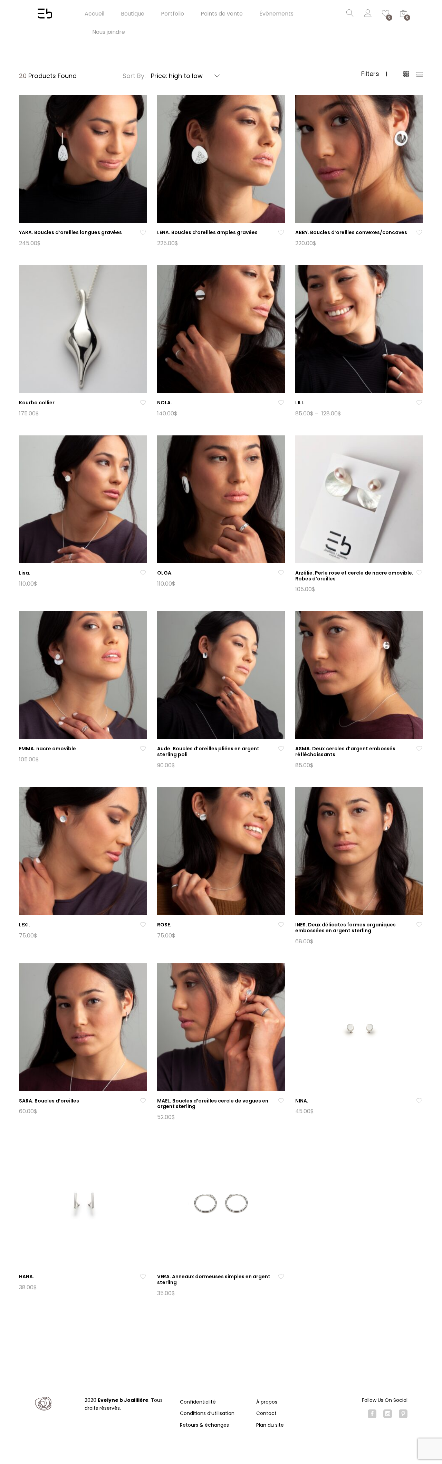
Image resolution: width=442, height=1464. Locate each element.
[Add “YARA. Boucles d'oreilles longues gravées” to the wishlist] (143, 232)
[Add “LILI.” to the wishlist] (419, 403)
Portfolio (172, 14)
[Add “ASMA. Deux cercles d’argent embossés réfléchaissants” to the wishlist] (419, 749)
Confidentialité (198, 1401)
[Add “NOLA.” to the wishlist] (281, 403)
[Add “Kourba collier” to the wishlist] (143, 403)
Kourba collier (37, 402)
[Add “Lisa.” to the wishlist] (143, 573)
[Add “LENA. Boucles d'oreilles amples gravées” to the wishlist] (281, 232)
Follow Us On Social (384, 1400)
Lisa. (24, 572)
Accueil (94, 14)
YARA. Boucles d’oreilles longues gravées (70, 232)
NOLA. (164, 402)
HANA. (26, 1276)
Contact (266, 1413)
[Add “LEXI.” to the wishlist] (143, 925)
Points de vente (222, 14)
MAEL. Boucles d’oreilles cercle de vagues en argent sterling (212, 1103)
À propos (266, 1401)
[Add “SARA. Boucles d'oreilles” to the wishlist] (143, 1101)
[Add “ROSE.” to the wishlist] (281, 925)
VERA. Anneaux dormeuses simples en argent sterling (213, 1279)
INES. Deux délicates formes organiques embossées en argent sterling (345, 927)
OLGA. (165, 572)
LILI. (299, 402)
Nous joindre (108, 32)
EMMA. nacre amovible (47, 748)
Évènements (276, 14)
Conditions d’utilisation (207, 1413)
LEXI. (24, 924)
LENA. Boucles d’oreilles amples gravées (207, 232)
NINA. (301, 1100)
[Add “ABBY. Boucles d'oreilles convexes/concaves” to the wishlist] (419, 232)
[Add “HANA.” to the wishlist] (143, 1277)
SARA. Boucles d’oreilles (49, 1100)
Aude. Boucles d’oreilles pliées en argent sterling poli (208, 751)
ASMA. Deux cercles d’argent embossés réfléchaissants (345, 751)
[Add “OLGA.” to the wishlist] (281, 573)
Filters (371, 74)
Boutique (132, 14)
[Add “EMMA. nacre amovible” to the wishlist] (143, 749)
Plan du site (270, 1425)
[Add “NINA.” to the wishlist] (419, 1101)
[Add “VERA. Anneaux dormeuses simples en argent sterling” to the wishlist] (281, 1277)
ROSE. (164, 924)
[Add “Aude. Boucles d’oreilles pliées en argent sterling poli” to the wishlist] (281, 749)
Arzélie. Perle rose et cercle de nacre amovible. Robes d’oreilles (354, 575)
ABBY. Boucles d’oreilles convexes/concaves (351, 232)
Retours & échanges (204, 1425)
